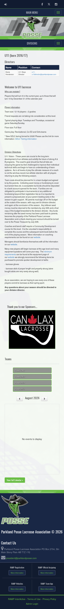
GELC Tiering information (26, 138)
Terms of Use (34, 599)
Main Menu (32, 12)
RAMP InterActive (16, 599)
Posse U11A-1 (20, 370)
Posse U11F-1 (19, 388)
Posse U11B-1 (20, 376)
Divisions (32, 43)
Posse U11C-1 (20, 382)
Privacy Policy (49, 599)
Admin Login (32, 603)
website (37, 237)
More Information (17, 572)
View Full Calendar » (15, 480)
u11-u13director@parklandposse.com (44, 73)
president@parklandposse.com (21, 558)
